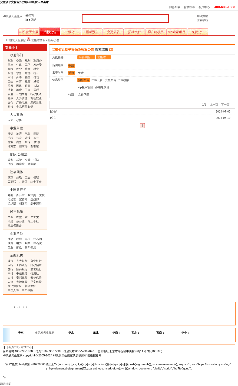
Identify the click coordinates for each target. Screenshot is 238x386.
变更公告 (113, 32)
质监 (10, 90)
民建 (10, 221)
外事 (19, 77)
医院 (36, 133)
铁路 (10, 243)
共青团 (23, 181)
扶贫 (19, 138)
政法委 (32, 195)
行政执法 (36, 94)
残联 (10, 177)
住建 (19, 64)
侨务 (27, 85)
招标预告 (92, 32)
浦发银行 (36, 269)
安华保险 (36, 277)
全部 (71, 65)
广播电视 (21, 102)
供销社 (37, 142)
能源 (10, 142)
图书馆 (34, 146)
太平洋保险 (15, 286)
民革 (10, 217)
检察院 (20, 164)
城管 (36, 81)
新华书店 (30, 247)
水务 (19, 73)
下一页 (225, 104)
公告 (53, 111)
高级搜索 (202, 16)
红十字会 (36, 181)
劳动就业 (36, 98)
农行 (10, 277)
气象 (27, 133)
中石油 (37, 239)
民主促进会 (15, 225)
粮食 (27, 69)
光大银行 (21, 261)
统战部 (34, 199)
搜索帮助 (202, 20)
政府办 (37, 60)
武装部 (32, 164)
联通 (19, 239)
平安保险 (36, 282)
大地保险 (21, 282)
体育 (19, 81)
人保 (10, 282)
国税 (36, 90)
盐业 (10, 247)
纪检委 (12, 199)
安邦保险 (21, 277)
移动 (10, 239)
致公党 (20, 221)
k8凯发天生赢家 (13, 16)
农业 (19, 69)
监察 (10, 85)
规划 (27, 60)
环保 (10, 133)
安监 (10, 94)
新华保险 (30, 286)
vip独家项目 (176, 32)
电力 (19, 243)
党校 (42, 195)
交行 (10, 269)
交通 (19, 60)
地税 (19, 90)
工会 (27, 177)
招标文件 (134, 32)
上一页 (214, 104)
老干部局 (36, 203)
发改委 (37, 64)
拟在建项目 (156, 32)
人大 (10, 120)
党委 (10, 195)
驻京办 (23, 146)
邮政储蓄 (36, 265)
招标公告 (49, 32)
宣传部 (23, 199)
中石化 (37, 243)
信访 (36, 77)
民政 (19, 85)
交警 (27, 159)
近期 (71, 73)
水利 (10, 73)
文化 (10, 102)
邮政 (19, 247)
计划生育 (21, 94)
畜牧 (10, 69)
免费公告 (198, 32)
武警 (19, 159)
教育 (27, 81)
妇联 (19, 177)
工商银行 (21, 265)
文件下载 (83, 94)
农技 (27, 138)
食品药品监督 (24, 106)
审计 (10, 77)
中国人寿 (13, 290)
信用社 (34, 273)
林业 (36, 69)
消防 (36, 159)
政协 (19, 120)
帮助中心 (26, 347)
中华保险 (27, 290)
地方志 (12, 146)
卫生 (10, 81)
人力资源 (21, 98)
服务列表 (174, 7)
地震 (19, 133)
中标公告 (71, 32)
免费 (81, 73)
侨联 (36, 177)
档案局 (23, 203)
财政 (10, 60)
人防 (36, 85)
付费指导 (189, 7)
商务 (19, 142)
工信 (27, 64)
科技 (10, 106)
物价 (27, 77)
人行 (10, 265)
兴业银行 (36, 261)
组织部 (12, 203)
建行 (10, 261)
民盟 (19, 217)
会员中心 (204, 7)
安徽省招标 (38, 40)
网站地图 (5, 384)
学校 (10, 138)
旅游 (27, 73)
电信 (27, 239)
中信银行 (21, 273)
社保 (10, 98)
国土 (10, 64)
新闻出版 (36, 102)
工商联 (12, 181)
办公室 (20, 195)
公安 (10, 159)
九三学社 (33, 221)
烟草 (27, 243)
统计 (36, 73)
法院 (10, 164)
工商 (27, 90)
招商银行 (21, 269)
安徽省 (101, 57)
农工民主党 (32, 217)
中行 (10, 273)
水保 (27, 142)
